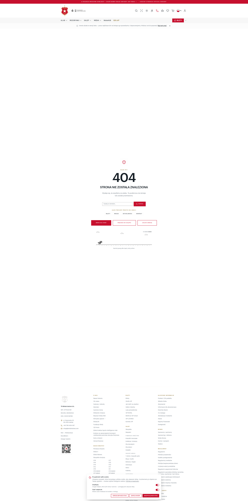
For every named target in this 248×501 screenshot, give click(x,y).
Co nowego (161, 413)
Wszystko (129, 429)
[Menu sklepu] (90, 20)
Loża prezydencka (131, 410)
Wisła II (95, 451)
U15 (110, 462)
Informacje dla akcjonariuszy (167, 407)
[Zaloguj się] (185, 10)
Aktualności (127, 213)
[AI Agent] (162, 10)
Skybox (160, 444)
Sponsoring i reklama (165, 435)
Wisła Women (97, 454)
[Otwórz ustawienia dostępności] (152, 10)
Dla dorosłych (130, 444)
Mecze (116, 213)
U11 (110, 467)
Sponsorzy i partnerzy (165, 432)
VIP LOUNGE (130, 418)
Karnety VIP (129, 421)
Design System (65, 439)
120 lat (116, 20)
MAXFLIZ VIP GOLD (132, 416)
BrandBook (65, 436)
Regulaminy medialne (165, 460)
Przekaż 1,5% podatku (165, 398)
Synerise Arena (98, 410)
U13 (110, 464)
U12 (94, 467)
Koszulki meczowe (131, 438)
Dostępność (162, 424)
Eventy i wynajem (163, 441)
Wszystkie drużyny (99, 457)
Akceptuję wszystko (151, 495)
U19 (94, 460)
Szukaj (140, 203)
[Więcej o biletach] (185, 20)
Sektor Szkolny (130, 407)
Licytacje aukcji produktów (166, 466)
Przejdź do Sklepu (124, 222)
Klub (63, 20)
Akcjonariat (161, 404)
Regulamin (161, 452)
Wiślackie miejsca (99, 413)
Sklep (86, 20)
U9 (109, 469)
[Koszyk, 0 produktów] (173, 10)
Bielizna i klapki (131, 462)
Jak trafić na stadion (132, 404)
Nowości (128, 432)
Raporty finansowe (164, 421)
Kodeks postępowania (165, 457)
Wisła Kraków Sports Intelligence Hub (105, 430)
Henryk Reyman (98, 441)
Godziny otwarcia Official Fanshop (153, 1)
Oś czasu (96, 401)
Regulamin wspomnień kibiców (168, 469)
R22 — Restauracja (67, 433)
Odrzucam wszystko (120, 495)
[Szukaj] (136, 10)
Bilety (179, 20)
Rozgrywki (74, 20)
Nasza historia (97, 398)
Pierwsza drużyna (98, 449)
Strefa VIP (129, 401)
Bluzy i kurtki (130, 459)
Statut (160, 418)
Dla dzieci (129, 447)
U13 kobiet (112, 471)
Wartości (96, 407)
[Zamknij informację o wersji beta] (170, 26)
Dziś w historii (97, 438)
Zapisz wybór (135, 495)
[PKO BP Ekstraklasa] (77, 10)
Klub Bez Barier (163, 410)
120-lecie (96, 427)
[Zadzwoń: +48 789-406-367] (157, 10)
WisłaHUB (107, 20)
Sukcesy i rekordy (99, 404)
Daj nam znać (162, 25)
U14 (94, 464)
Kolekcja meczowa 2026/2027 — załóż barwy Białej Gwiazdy (109, 1)
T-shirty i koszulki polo (133, 456)
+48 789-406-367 (69, 425)
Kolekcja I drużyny (131, 441)
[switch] (157, 485)
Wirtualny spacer (99, 418)
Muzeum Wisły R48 (99, 416)
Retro (127, 467)
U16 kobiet (96, 471)
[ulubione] (167, 10)
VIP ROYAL (129, 413)
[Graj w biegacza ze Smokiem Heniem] (124, 239)
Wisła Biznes (162, 438)
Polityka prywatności (132, 481)
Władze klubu (162, 401)
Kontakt (139, 213)
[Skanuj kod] (141, 10)
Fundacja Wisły (98, 424)
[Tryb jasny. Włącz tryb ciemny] (146, 10)
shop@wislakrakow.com (71, 428)
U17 (110, 460)
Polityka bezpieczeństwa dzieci (168, 463)
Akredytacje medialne (165, 416)
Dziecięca (129, 465)
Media (96, 20)
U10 (94, 469)
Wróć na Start (101, 222)
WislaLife (96, 421)
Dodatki (128, 450)
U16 (94, 462)
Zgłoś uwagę (147, 222)
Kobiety (128, 470)
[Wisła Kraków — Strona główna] (64, 10)
